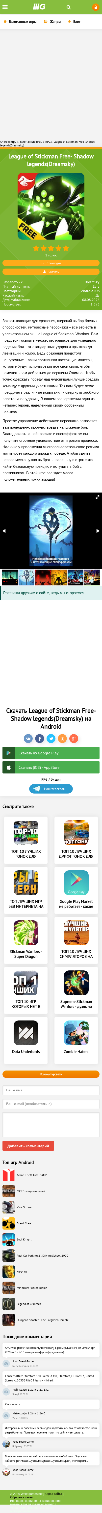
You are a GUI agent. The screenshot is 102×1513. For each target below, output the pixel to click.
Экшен (56, 779)
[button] (98, 497)
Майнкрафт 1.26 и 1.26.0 (28, 1413)
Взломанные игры (22, 21)
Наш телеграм (54, 789)
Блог (76, 21)
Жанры (55, 21)
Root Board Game (23, 1361)
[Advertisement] (51, 84)
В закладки (54, 263)
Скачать (54, 272)
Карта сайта (53, 1494)
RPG (44, 779)
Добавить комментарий (28, 1146)
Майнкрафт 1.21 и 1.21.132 (30, 1389)
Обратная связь (21, 1497)
